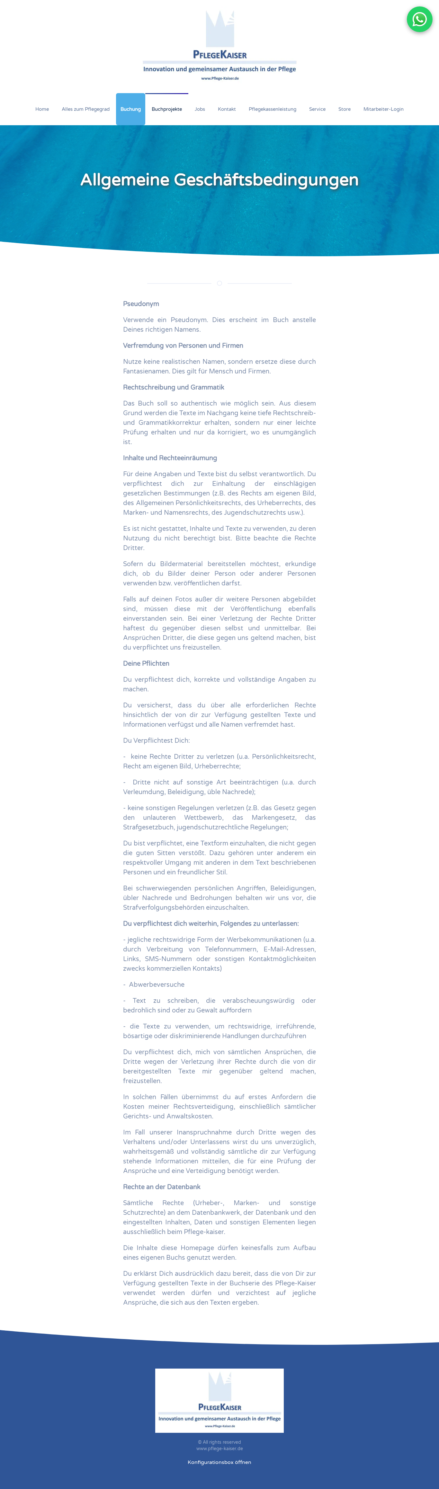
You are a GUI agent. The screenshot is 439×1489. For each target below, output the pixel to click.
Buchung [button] (131, 109)
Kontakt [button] (227, 109)
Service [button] (317, 109)
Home (42, 109)
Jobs (200, 109)
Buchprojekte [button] (167, 109)
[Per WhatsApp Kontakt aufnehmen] (420, 19)
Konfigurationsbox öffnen (219, 1462)
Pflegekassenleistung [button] (272, 109)
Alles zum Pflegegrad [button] (86, 109)
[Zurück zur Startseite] (219, 46)
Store (344, 109)
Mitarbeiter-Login (383, 109)
